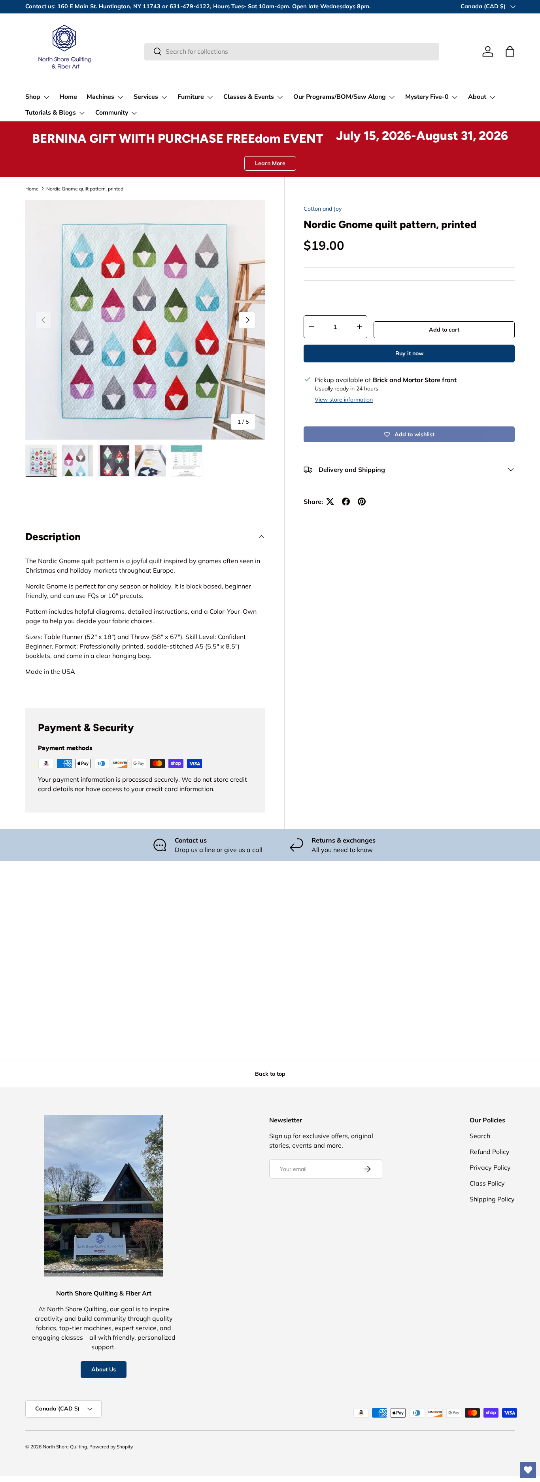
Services (146, 96)
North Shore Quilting (65, 1447)
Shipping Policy (492, 1199)
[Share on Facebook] (346, 501)
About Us (103, 1369)
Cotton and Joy (323, 208)
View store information (344, 399)
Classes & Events (248, 96)
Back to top (270, 1073)
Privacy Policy (490, 1167)
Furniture (190, 96)
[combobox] (291, 51)
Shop (32, 96)
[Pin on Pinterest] (362, 501)
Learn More (270, 163)
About (477, 96)
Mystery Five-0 (427, 96)
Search (480, 1136)
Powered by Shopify (111, 1447)
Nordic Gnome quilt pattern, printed (84, 189)
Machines (100, 96)
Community (111, 112)
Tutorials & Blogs (50, 112)
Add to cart (444, 329)
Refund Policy (490, 1152)
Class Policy (487, 1183)
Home (68, 96)
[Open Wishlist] (528, 1470)
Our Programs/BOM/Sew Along (339, 96)
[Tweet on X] (330, 501)
